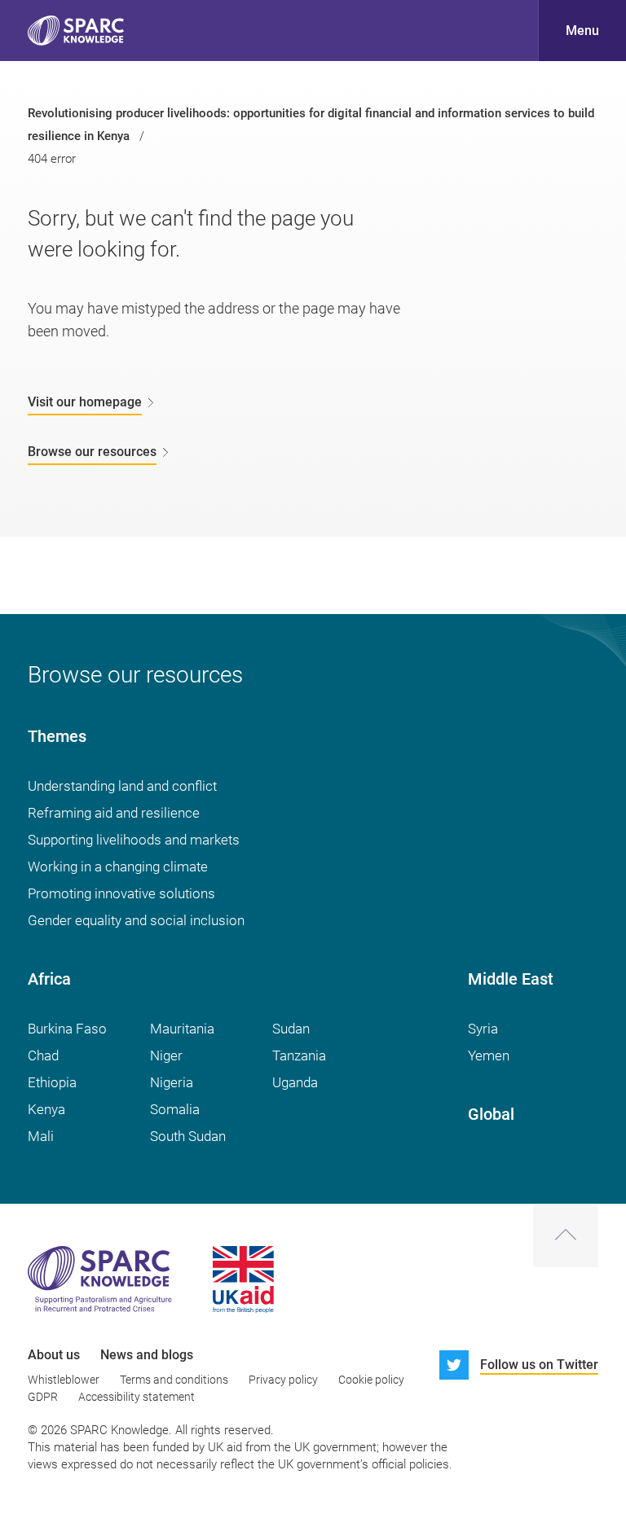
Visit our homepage (85, 402)
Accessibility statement (136, 1396)
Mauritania (182, 1028)
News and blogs (146, 1355)
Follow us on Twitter (539, 1364)
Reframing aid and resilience (114, 813)
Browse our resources (92, 451)
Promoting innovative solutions (121, 893)
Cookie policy (371, 1379)
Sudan (291, 1028)
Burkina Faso (67, 1028)
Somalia (175, 1109)
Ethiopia (52, 1082)
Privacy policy (283, 1379)
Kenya (46, 1109)
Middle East (510, 979)
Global (491, 1114)
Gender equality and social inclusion (136, 920)
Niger (166, 1055)
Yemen (488, 1055)
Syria (483, 1028)
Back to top (565, 1236)
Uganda (295, 1082)
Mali (41, 1136)
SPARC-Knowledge (76, 30)
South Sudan (188, 1136)
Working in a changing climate (118, 866)
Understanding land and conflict (122, 786)
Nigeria (171, 1082)
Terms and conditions (174, 1379)
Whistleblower (63, 1379)
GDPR (43, 1396)
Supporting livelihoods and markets (134, 840)
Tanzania (299, 1055)
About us (54, 1355)
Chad (43, 1055)
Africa (49, 979)
